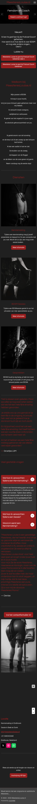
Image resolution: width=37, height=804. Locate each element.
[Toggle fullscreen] (33, 686)
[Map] (18, 699)
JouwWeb (12, 800)
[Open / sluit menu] (34, 2)
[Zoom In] (33, 709)
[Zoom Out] (33, 712)
